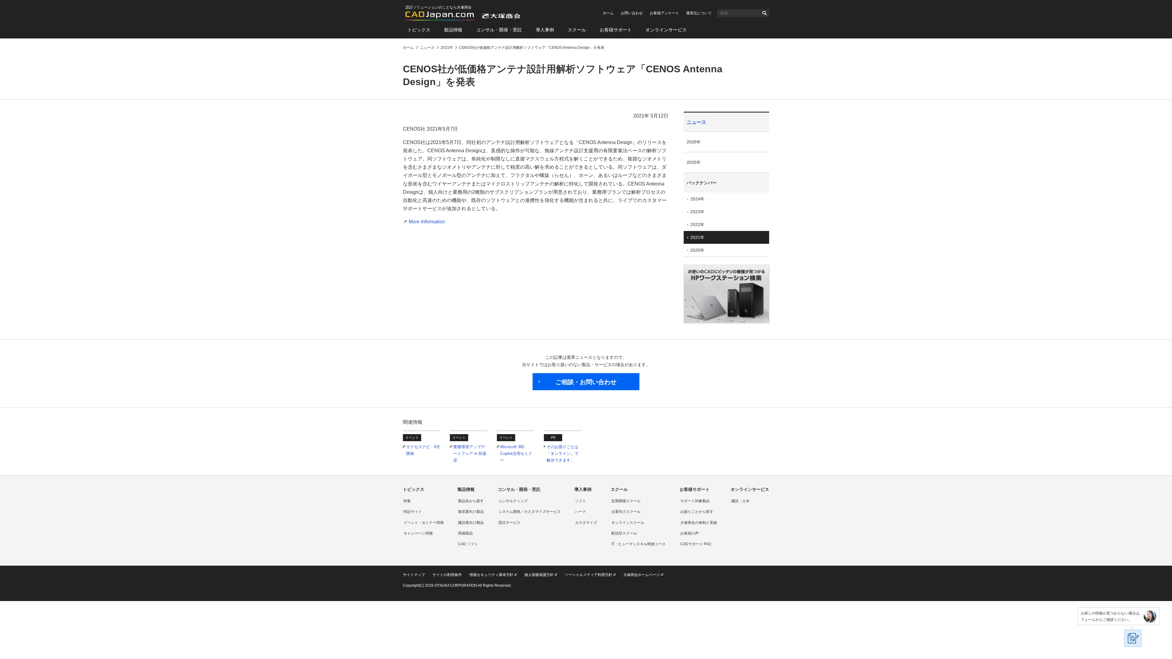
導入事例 (545, 29)
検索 (764, 13)
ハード (580, 512)
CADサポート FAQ (695, 544)
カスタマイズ (586, 522)
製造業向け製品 (471, 512)
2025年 (694, 162)
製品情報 (453, 29)
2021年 (697, 237)
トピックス (418, 29)
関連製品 (465, 533)
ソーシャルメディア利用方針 (588, 575)
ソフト (580, 501)
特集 (407, 501)
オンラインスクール (627, 522)
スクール (577, 29)
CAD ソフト (468, 544)
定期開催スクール (626, 501)
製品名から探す (471, 501)
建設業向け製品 (471, 522)
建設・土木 (740, 501)
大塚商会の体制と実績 (698, 522)
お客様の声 (689, 533)
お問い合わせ (632, 13)
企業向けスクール (626, 512)
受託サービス (509, 522)
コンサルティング (513, 501)
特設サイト (412, 512)
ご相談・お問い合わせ (586, 382)
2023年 (697, 211)
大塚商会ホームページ (641, 575)
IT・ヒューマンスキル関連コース (638, 544)
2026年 (694, 141)
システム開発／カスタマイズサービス (529, 512)
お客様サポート (616, 29)
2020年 (697, 250)
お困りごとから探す (696, 512)
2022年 (697, 224)
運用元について (699, 13)
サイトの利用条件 (447, 575)
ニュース (696, 122)
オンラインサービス (666, 29)
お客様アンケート (664, 13)
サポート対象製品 (695, 501)
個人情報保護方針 (539, 575)
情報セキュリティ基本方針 (491, 575)
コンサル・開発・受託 (499, 29)
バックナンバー (702, 182)
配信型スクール (624, 533)
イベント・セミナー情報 (423, 522)
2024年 (697, 198)
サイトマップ (414, 575)
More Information (427, 221)
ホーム (608, 13)
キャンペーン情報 (418, 533)
